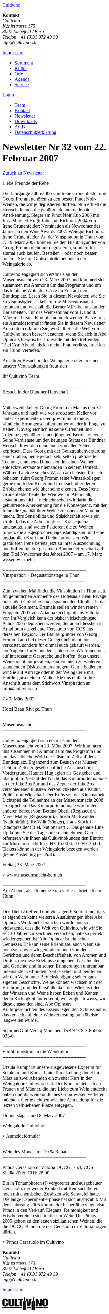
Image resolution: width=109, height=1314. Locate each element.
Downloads (26, 121)
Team (20, 105)
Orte (19, 73)
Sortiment (24, 62)
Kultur (21, 68)
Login (8, 94)
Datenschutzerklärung (35, 132)
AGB (20, 126)
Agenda (22, 79)
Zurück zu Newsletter (23, 172)
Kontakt (22, 110)
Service (22, 84)
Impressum (12, 52)
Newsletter (25, 115)
